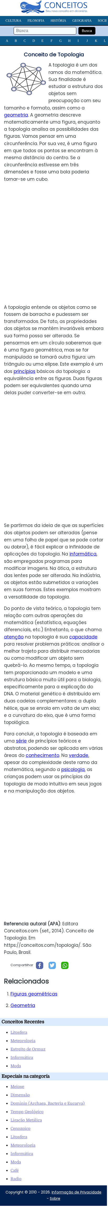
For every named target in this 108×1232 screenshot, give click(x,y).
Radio (15, 1178)
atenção (14, 637)
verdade (78, 755)
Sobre (55, 1198)
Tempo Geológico (27, 1111)
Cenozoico (20, 1128)
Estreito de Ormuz (27, 1049)
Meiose (17, 1086)
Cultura (13, 21)
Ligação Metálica (26, 1120)
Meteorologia (22, 1040)
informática (82, 554)
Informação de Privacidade (76, 1192)
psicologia (73, 769)
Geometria (22, 1005)
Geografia (81, 21)
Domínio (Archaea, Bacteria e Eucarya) (47, 1103)
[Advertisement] (54, 243)
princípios (24, 371)
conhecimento (42, 755)
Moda (15, 1066)
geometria (16, 115)
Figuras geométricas (33, 994)
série (21, 741)
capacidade (83, 637)
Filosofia (36, 21)
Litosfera (18, 1032)
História (58, 21)
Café (14, 1170)
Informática (21, 1057)
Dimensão (20, 1095)
